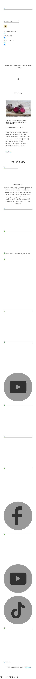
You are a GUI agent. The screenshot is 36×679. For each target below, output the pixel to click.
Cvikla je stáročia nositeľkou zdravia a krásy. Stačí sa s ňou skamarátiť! (16, 122)
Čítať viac (8, 152)
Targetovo (28, 667)
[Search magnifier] (5, 26)
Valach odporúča (17, 127)
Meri (9, 127)
